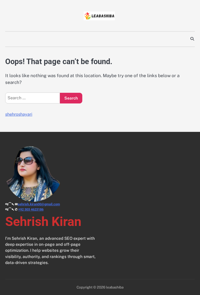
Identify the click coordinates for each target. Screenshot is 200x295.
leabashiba (114, 287)
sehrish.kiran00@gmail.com (39, 204)
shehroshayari (18, 114)
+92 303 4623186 (30, 209)
